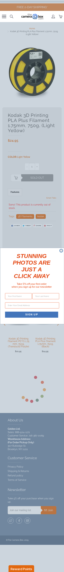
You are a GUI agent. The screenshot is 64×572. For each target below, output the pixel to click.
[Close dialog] (61, 250)
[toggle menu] (4, 16)
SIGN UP (31, 314)
